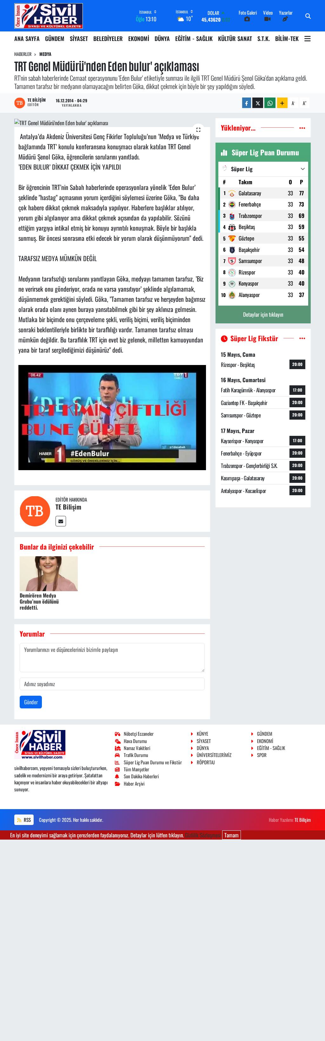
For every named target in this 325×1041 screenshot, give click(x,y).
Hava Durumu (135, 740)
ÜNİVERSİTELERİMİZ (214, 754)
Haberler (22, 54)
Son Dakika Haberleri (141, 776)
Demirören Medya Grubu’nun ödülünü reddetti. (39, 601)
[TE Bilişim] (35, 510)
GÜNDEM (54, 38)
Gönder (31, 702)
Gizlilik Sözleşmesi (203, 835)
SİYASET (79, 38)
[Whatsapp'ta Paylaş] (269, 103)
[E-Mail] (61, 521)
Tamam (231, 835)
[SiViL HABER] (48, 15)
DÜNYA (162, 38)
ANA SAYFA (27, 38)
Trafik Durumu (136, 754)
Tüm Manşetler (136, 769)
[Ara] (308, 16)
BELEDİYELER (108, 38)
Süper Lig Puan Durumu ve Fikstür (153, 762)
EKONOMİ (138, 38)
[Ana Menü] (307, 38)
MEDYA (45, 54)
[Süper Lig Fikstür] (302, 338)
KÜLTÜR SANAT (235, 38)
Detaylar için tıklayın (263, 314)
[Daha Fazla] (282, 103)
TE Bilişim (68, 506)
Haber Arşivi (134, 783)
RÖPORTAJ (206, 762)
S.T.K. (263, 38)
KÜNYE (202, 733)
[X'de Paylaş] (257, 103)
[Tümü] (302, 128)
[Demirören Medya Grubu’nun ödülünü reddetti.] (49, 573)
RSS (27, 819)
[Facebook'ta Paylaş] (246, 103)
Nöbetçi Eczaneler (139, 733)
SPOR (262, 754)
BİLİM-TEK (287, 38)
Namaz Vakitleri (137, 747)
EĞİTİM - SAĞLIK (194, 38)
